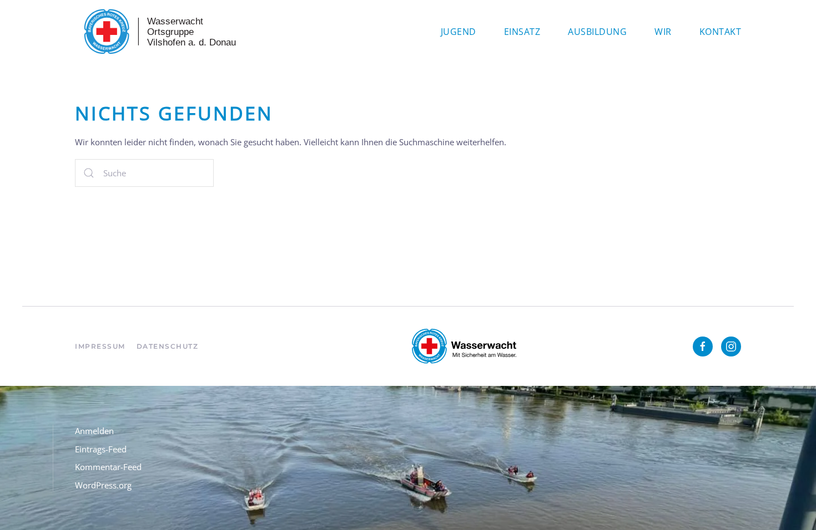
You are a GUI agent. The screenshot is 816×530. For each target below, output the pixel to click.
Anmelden (94, 430)
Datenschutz (168, 346)
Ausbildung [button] (597, 32)
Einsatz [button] (522, 32)
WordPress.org (103, 485)
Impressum (100, 346)
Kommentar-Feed (108, 466)
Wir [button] (663, 32)
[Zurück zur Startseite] (158, 31)
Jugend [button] (458, 32)
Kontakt (720, 32)
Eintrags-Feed (101, 449)
